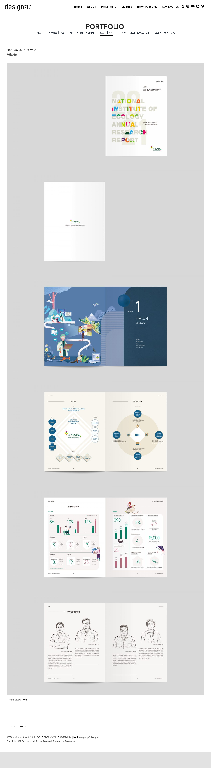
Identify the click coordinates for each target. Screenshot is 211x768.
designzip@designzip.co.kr (92, 737)
